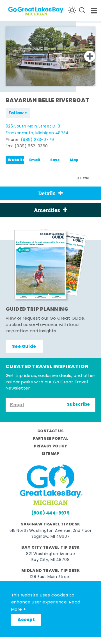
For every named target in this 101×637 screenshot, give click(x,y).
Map (74, 160)
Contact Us (50, 431)
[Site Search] (82, 10)
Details (47, 193)
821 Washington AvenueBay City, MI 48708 (50, 557)
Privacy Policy (50, 446)
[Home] (25, 10)
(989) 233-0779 (37, 140)
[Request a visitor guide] (50, 264)
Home (84, 178)
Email (34, 160)
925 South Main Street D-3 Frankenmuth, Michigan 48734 (37, 129)
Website (16, 160)
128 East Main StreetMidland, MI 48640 (50, 580)
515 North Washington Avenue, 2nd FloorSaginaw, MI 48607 (50, 534)
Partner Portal (50, 439)
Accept (26, 620)
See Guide (24, 346)
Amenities (47, 210)
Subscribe (78, 404)
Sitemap (50, 454)
